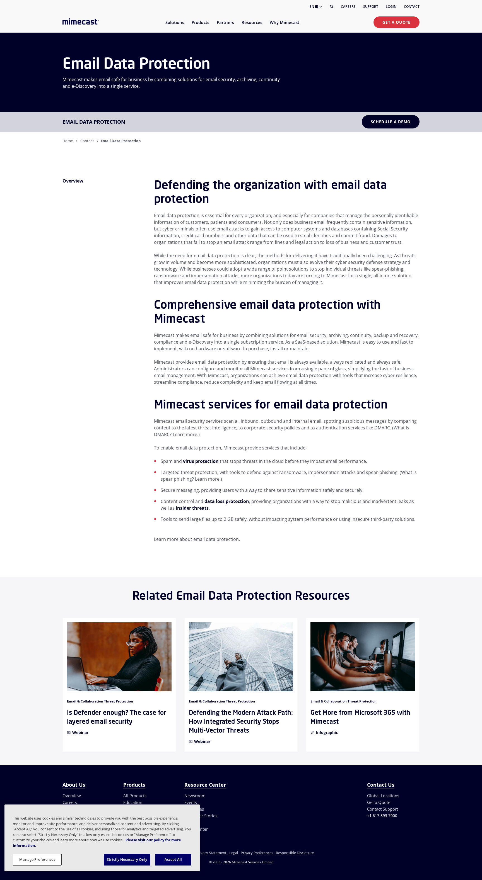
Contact (412, 6)
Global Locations (383, 795)
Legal (233, 852)
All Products (134, 795)
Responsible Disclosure (295, 852)
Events (190, 802)
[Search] (331, 6)
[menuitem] (174, 26)
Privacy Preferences (257, 852)
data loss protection (226, 501)
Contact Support (382, 809)
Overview (71, 795)
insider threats (192, 508)
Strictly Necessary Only (127, 859)
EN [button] (312, 6)
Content (87, 140)
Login (391, 6)
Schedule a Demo (391, 121)
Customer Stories (200, 815)
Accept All (173, 859)
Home (67, 140)
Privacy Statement (211, 852)
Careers (348, 6)
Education (132, 802)
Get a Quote (396, 22)
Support (370, 6)
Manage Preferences (37, 859)
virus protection (201, 461)
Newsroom (195, 795)
